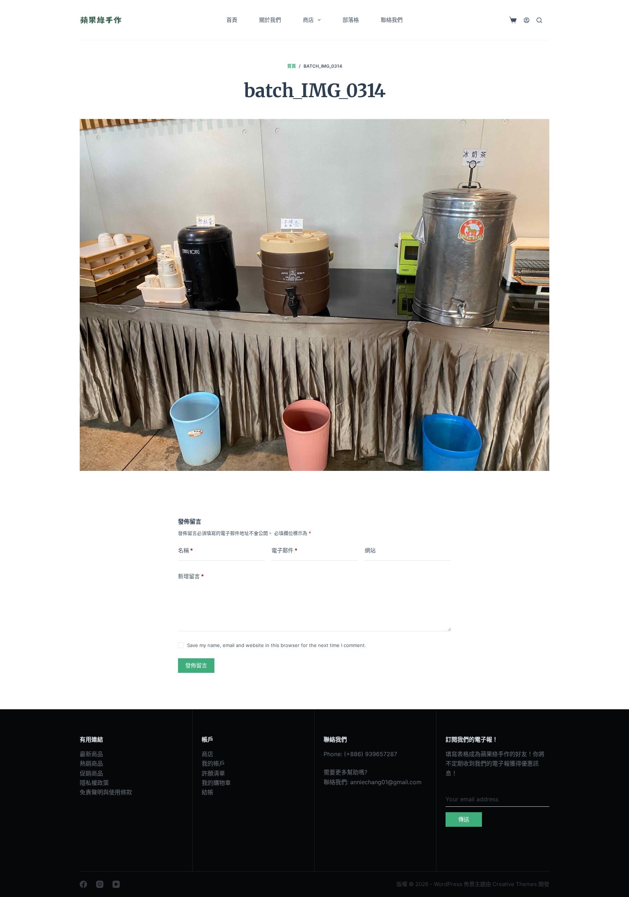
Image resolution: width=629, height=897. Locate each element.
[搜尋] (539, 20)
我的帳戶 (213, 763)
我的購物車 (216, 782)
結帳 (207, 792)
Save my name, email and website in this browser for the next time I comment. (276, 645)
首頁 (231, 19)
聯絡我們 (392, 19)
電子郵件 (284, 550)
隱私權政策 (94, 782)
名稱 (185, 550)
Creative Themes (514, 884)
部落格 (351, 19)
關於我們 (270, 19)
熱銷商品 (91, 763)
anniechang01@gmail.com (386, 782)
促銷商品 (91, 773)
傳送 (463, 819)
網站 (370, 550)
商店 (308, 19)
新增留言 (191, 576)
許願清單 (213, 773)
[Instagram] (99, 884)
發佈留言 (196, 665)
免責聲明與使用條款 (106, 792)
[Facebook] (83, 884)
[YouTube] (116, 884)
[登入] (526, 20)
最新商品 (91, 754)
